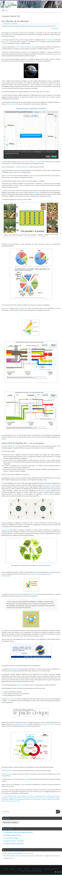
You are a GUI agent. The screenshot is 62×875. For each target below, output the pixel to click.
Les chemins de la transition (15, 21)
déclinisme (31, 796)
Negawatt (17, 308)
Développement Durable (40, 796)
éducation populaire (13, 669)
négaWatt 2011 (11, 446)
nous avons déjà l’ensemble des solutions (26, 47)
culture (27, 796)
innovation (57, 797)
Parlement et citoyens (7, 770)
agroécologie (36, 192)
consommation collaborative (52, 485)
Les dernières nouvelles (36, 869)
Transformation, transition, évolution (31, 108)
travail (17, 801)
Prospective (49, 26)
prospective (49, 799)
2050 (6, 796)
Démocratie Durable (7, 774)
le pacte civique (5, 799)
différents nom (32, 594)
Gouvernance (32, 26)
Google (6, 41)
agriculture (14, 796)
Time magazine (49, 40)
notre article (8, 175)
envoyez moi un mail (12, 104)
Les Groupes (12, 869)
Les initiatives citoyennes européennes (13, 843)
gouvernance (41, 797)
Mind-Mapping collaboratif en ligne (12, 835)
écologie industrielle (46, 565)
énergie (24, 797)
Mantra (33, 871)
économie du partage (44, 490)
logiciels (23, 784)
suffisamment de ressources (35, 161)
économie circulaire (7, 530)
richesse (3, 801)
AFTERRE (10, 190)
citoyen (18, 796)
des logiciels (27, 779)
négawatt (11, 799)
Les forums (19, 869)
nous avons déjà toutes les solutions (22, 799)
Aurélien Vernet (6, 23)
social (7, 801)
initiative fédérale (50, 797)
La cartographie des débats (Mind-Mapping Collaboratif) (18, 832)
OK (57, 811)
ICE (45, 797)
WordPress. (39, 871)
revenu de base (19, 594)
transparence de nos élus (20, 724)
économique (10, 797)
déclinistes (54, 54)
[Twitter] (58, 3)
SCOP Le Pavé (21, 685)
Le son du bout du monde (12, 849)
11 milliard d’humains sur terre (22, 167)
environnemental (30, 797)
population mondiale (41, 799)
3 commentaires (54, 28)
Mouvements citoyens (41, 26)
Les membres (27, 869)
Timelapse (4, 43)
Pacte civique (10, 699)
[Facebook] (55, 3)
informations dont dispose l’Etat (49, 724)
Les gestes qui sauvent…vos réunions (13, 841)
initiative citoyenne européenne (35, 574)
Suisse (9, 576)
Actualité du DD (5, 26)
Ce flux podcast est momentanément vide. (14, 853)
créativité (23, 796)
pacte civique (33, 799)
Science (54, 26)
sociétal (10, 801)
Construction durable (14, 26)
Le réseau (6, 869)
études (36, 797)
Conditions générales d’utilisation (51, 869)
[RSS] (60, 3)
